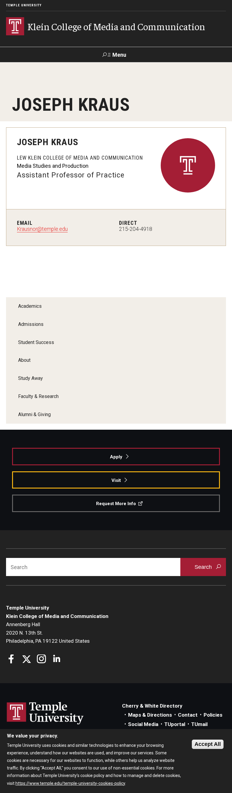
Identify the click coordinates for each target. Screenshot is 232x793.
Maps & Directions (150, 715)
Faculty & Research (38, 396)
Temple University (24, 5)
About (24, 360)
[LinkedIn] (56, 659)
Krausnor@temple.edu (42, 229)
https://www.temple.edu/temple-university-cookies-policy (70, 783)
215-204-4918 (135, 229)
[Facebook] (11, 659)
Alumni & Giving (34, 414)
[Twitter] (26, 659)
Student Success (36, 342)
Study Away (30, 378)
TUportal (174, 724)
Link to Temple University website (45, 713)
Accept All (208, 744)
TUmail (199, 724)
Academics (30, 306)
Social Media (143, 724)
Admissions (31, 324)
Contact (188, 715)
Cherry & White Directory (152, 706)
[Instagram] (41, 659)
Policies (213, 715)
